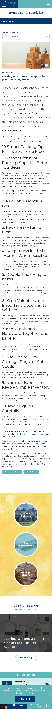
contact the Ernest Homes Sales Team (30, 464)
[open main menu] (48, 4)
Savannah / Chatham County (33, 434)
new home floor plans (18, 193)
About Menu (8, 21)
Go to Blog (26, 658)
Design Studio (40, 444)
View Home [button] (24, 699)
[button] (50, 694)
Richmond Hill (15, 434)
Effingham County (9, 437)
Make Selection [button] (12, 36)
